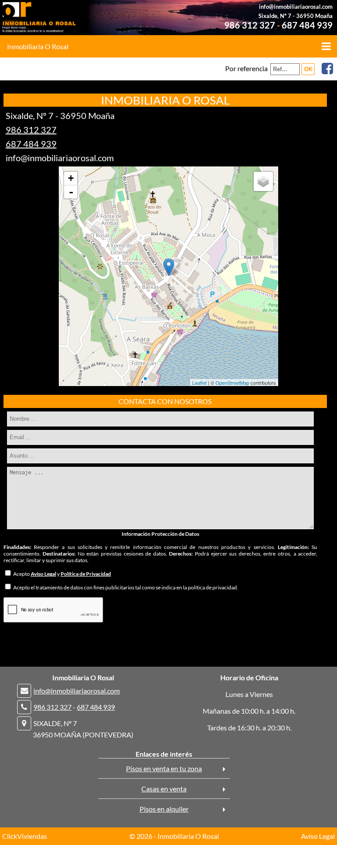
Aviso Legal (318, 836)
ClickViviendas (24, 836)
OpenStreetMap (232, 382)
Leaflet (199, 382)
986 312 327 (249, 25)
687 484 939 (307, 25)
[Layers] (263, 181)
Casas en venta (163, 788)
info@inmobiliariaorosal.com (296, 6)
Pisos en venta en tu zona (164, 768)
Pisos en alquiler (164, 809)
